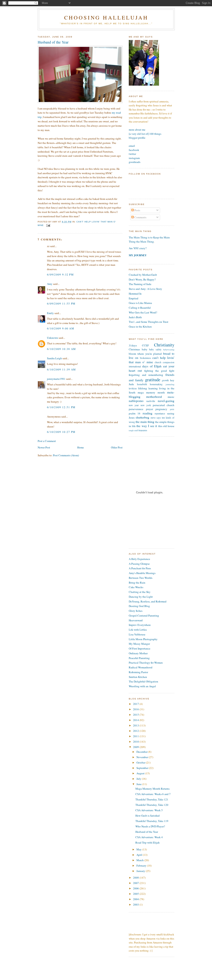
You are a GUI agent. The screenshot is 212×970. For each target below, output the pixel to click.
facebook (134, 150)
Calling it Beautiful (140, 308)
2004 (136, 899)
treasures (143, 430)
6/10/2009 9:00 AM (60, 328)
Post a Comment (47, 441)
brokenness (145, 357)
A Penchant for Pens (140, 568)
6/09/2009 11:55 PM (61, 303)
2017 (136, 704)
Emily (50, 313)
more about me (137, 129)
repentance (160, 413)
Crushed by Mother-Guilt (143, 275)
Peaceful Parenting (139, 658)
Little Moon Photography (143, 639)
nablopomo (136, 401)
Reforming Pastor (138, 672)
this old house (166, 426)
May (139, 849)
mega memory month (151, 392)
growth (165, 380)
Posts (137, 210)
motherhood (154, 397)
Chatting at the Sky (140, 592)
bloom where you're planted (145, 354)
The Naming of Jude (140, 284)
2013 (136, 725)
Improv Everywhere (140, 625)
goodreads (134, 162)
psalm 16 (134, 413)
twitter (132, 154)
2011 (136, 736)
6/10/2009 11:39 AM (61, 369)
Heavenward (136, 620)
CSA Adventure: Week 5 (149, 810)
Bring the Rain (137, 582)
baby (144, 349)
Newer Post (44, 447)
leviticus (133, 388)
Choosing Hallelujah (106, 17)
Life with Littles (138, 629)
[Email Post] (48, 225)
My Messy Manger (139, 644)
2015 (136, 714)
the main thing (145, 422)
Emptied (133, 298)
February (141, 865)
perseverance (136, 409)
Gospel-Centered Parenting (144, 615)
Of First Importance (139, 648)
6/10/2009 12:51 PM (61, 407)
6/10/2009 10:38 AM (61, 349)
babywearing (168, 349)
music (171, 397)
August (140, 773)
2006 (136, 888)
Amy (49, 284)
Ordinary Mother (138, 653)
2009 (136, 747)
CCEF (145, 345)
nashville (150, 401)
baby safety (155, 349)
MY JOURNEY (138, 255)
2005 (136, 894)
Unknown (52, 338)
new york (146, 405)
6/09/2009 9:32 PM (60, 274)
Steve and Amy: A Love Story (145, 289)
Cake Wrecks (136, 587)
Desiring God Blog (139, 606)
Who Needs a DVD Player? (150, 826)
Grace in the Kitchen (140, 326)
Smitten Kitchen (138, 677)
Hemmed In (135, 293)
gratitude (152, 379)
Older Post (117, 447)
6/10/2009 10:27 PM (61, 432)
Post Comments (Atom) (66, 455)
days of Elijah (152, 366)
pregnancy (161, 409)
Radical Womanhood (140, 667)
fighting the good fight (159, 371)
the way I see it (146, 426)
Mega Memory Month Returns (152, 788)
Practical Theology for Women (146, 662)
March (140, 860)
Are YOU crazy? (138, 248)
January (141, 871)
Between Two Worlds (140, 578)
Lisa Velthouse (137, 634)
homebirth (142, 384)
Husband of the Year (53, 42)
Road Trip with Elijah (147, 842)
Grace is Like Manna (140, 303)
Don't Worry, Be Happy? (142, 279)
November (142, 757)
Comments (140, 217)
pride (172, 409)
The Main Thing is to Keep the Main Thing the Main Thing (149, 239)
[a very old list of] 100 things (145, 134)
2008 (136, 877)
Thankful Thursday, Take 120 (151, 805)
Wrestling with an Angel (142, 686)
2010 (136, 741)
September (142, 768)
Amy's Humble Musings (142, 573)
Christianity (164, 345)
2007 (136, 883)
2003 (136, 904)
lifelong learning (148, 388)
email (132, 146)
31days (133, 345)
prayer (149, 409)
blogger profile (137, 138)
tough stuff (133, 430)
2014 (136, 720)
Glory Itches (135, 611)
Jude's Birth (135, 317)
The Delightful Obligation (143, 681)
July (139, 779)
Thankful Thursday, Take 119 (151, 821)
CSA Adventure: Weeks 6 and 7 (153, 794)
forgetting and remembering (146, 375)
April (139, 855)
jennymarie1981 (56, 379)
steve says (156, 417)
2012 (136, 731)
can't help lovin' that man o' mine (151, 360)
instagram (134, 158)
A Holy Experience (139, 559)
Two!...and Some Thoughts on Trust (148, 322)
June (139, 784)
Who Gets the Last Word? (143, 312)
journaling (170, 384)
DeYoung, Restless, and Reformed (147, 601)
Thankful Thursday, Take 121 (151, 799)
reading (147, 413)
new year (134, 405)
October (141, 762)
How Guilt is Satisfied (147, 815)
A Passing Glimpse (139, 564)
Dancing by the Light (141, 597)
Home (80, 447)
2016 (136, 709)
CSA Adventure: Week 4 (149, 837)
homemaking (156, 384)
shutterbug (142, 417)
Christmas (134, 349)
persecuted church (163, 405)
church (158, 362)
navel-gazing (166, 401)
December (142, 752)
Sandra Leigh (54, 358)
